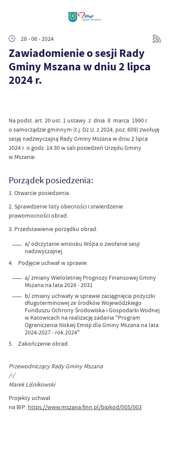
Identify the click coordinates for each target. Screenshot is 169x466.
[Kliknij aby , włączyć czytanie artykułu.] (16, 103)
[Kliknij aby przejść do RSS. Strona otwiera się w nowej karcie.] (157, 38)
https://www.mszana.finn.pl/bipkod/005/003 (85, 407)
